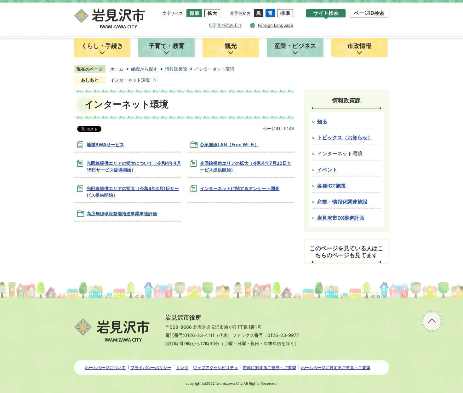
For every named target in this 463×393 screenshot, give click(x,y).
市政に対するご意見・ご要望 (269, 367)
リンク (182, 367)
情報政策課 (176, 69)
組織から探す (144, 69)
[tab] (326, 13)
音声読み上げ (229, 25)
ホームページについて (105, 367)
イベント (327, 170)
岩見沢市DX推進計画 (340, 218)
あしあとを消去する (154, 80)
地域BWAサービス (105, 144)
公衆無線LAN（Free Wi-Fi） (229, 144)
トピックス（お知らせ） (345, 138)
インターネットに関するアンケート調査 (239, 188)
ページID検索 (369, 13)
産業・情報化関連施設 (342, 202)
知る (322, 121)
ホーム (116, 69)
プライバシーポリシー (150, 367)
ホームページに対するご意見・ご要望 (335, 367)
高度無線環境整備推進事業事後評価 (122, 213)
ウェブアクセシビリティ (215, 367)
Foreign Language (275, 25)
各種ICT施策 (331, 186)
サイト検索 (326, 13)
